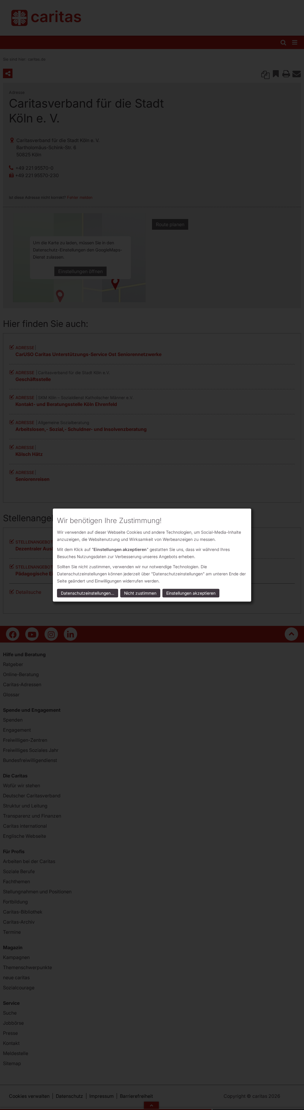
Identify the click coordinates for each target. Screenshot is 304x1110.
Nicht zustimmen (140, 593)
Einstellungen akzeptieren (191, 593)
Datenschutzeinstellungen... (87, 593)
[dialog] (152, 555)
